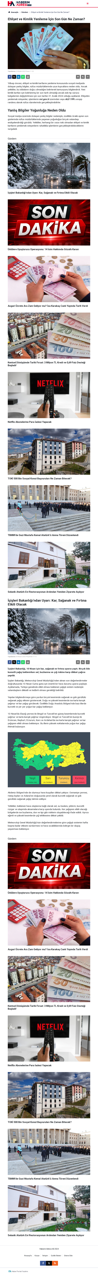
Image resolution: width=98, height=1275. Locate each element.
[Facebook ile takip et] (43, 1263)
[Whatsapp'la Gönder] (23, 77)
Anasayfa (14, 12)
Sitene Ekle (68, 1256)
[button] (78, 77)
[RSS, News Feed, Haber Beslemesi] (55, 1263)
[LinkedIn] (18, 77)
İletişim (45, 1256)
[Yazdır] (28, 77)
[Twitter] (14, 77)
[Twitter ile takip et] (49, 1263)
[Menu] (87, 3)
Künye (37, 1256)
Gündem (24, 12)
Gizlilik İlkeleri (56, 1256)
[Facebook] (10, 77)
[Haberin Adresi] (19, 3)
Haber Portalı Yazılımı (20, 1271)
